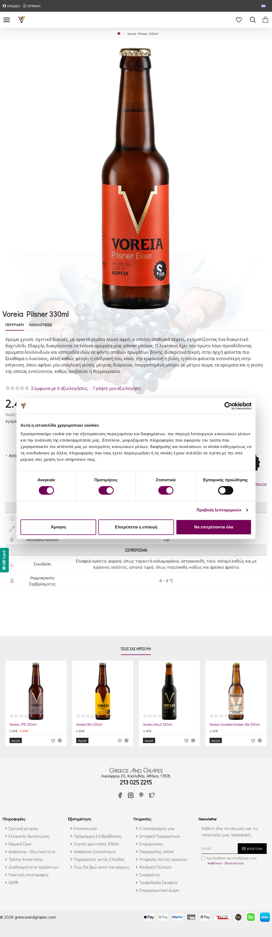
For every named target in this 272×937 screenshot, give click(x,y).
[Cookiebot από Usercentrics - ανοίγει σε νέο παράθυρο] (228, 406)
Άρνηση (58, 527)
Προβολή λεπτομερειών (219, 510)
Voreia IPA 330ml (23, 724)
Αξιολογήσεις (40, 325)
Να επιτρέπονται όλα (213, 527)
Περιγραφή (14, 325)
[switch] (106, 490)
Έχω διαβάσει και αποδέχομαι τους (232, 860)
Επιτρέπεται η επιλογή (136, 527)
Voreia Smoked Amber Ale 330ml (235, 724)
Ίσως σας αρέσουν (136, 648)
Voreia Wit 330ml (89, 724)
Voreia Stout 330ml (157, 724)
